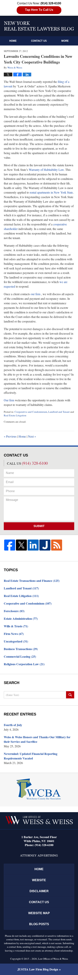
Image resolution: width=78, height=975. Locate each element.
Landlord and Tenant (59, 411)
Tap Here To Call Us (39, 9)
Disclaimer (39, 891)
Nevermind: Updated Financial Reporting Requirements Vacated (30, 755)
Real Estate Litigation (15, 415)
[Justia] (45, 545)
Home (13, 40)
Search (70, 694)
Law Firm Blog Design (37, 969)
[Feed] (56, 545)
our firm (35, 294)
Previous (10, 436)
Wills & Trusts (16, 626)
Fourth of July (13, 725)
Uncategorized (16, 641)
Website (39, 880)
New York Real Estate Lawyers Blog (39, 26)
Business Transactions (21, 649)
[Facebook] (10, 545)
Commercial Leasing (20, 656)
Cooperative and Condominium (31, 411)
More (65, 40)
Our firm (9, 400)
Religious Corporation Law (24, 664)
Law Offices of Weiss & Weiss (53, 958)
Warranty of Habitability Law (46, 170)
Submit (39, 526)
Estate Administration (21, 618)
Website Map (39, 913)
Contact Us (39, 40)
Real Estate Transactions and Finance (31, 580)
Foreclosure (14, 611)
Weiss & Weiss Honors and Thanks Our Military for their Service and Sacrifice (37, 739)
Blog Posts (39, 924)
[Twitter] (21, 545)
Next (32, 436)
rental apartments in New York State (51, 192)
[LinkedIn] (33, 545)
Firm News (14, 633)
